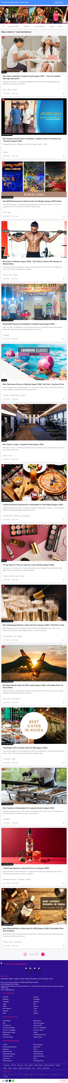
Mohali (5, 1006)
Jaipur (4, 1004)
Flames (35, 1049)
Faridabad (36, 1001)
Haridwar (35, 1013)
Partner (10, 1068)
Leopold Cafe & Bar (38, 1056)
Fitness (27, 979)
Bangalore (6, 999)
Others (6, 1076)
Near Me (31, 1065)
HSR (4, 1023)
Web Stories (46, 1068)
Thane (35, 1008)
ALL (3, 26)
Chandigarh (36, 999)
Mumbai (35, 1006)
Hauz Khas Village (8, 1037)
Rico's (35, 1058)
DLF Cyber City (7, 1025)
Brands (15, 1068)
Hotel (40, 979)
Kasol (4, 1013)
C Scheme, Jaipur (38, 1030)
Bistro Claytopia (37, 1044)
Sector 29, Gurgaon (38, 1023)
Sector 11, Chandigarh (9, 1030)
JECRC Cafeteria (38, 1054)
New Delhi (5, 997)
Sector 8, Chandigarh (9, 1027)
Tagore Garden (37, 1037)
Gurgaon (35, 997)
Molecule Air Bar (7, 1051)
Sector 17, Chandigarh (39, 1027)
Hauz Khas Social (38, 1060)
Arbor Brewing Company (9, 1047)
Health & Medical (13, 26)
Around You (20, 1065)
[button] (3, 37)
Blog (26, 1065)
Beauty (60, 26)
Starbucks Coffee (8, 1056)
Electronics (34, 979)
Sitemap (58, 1065)
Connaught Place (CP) (39, 1034)
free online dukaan (19, 964)
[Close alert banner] (65, 2)
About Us (13, 1065)
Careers (39, 1068)
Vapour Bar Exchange (9, 1054)
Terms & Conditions (49, 1065)
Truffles (5, 1044)
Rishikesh (5, 1011)
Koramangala (6, 1020)
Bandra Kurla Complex (9, 1032)
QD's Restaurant (7, 1060)
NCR (34, 1004)
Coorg (35, 1011)
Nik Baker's (6, 1049)
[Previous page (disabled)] (25, 954)
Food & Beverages (39, 26)
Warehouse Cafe (38, 1051)
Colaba (35, 1032)
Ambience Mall (37, 1025)
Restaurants (4, 979)
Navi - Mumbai (7, 1008)
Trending (26, 26)
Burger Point (36, 1047)
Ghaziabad (6, 1001)
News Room (7, 1065)
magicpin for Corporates (24, 1068)
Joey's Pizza (6, 1058)
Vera (33, 1068)
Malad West (6, 1034)
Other (51, 979)
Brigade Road (37, 1020)
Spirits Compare (38, 1065)
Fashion (51, 26)
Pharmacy (45, 979)
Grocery (22, 979)
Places (5, 1068)
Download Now (59, 2)
